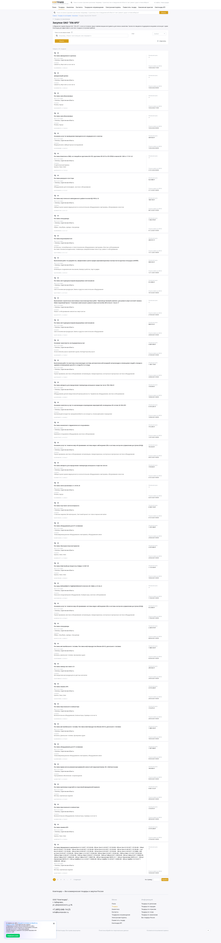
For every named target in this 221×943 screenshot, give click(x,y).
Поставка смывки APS (61, 827)
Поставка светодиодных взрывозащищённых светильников (74, 281)
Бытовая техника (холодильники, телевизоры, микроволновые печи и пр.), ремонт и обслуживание (86, 249)
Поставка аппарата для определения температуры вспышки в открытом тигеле (80, 465)
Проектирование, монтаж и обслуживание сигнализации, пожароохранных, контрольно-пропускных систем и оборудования (94, 374)
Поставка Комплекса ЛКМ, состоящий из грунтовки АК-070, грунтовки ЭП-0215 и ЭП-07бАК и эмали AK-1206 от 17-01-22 (93, 156)
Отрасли (56, 63)
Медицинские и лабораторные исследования (68, 145)
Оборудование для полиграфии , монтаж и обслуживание (72, 187)
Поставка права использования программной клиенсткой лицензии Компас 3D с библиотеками (86, 767)
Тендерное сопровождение (94, 7)
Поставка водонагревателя (63, 238)
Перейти (165, 879)
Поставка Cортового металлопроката (66, 505)
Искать (163, 12)
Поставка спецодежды (61, 218)
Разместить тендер (129, 7)
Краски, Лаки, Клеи (60, 167)
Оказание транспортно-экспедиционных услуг (69, 343)
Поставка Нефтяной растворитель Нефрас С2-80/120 (71, 566)
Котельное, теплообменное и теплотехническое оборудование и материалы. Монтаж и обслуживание (86, 247)
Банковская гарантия (145, 7)
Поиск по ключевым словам (62, 32)
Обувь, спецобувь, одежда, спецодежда (66, 227)
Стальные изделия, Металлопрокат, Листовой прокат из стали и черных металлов (80, 514)
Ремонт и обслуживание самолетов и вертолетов (69, 311)
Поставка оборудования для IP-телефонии (68, 526)
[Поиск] (71, 2)
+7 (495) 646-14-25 (61, 909)
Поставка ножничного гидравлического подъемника (71, 425)
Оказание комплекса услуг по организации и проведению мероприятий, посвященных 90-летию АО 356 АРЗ (90, 405)
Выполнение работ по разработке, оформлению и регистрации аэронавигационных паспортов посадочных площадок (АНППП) (96, 260)
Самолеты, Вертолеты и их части (64, 64)
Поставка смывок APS (61, 686)
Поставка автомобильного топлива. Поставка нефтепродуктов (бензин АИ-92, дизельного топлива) (87, 646)
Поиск (54, 7)
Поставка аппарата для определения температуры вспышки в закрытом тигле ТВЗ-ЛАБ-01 (84, 385)
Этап (133, 33)
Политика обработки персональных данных (113, 930)
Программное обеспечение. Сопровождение (68, 775)
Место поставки (58, 58)
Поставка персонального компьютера (66, 706)
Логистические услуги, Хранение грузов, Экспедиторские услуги (74, 351)
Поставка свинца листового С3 (64, 666)
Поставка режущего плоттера (64, 178)
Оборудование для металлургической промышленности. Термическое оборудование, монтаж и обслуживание (89, 394)
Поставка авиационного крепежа (65, 56)
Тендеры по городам (148, 906)
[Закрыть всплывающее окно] (54, 923)
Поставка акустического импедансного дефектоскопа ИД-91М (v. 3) (76, 198)
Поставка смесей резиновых (63, 96)
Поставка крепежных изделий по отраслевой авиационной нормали (77, 787)
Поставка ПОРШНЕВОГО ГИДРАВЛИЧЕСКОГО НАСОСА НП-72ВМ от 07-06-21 (78, 586)
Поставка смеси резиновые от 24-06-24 (67, 485)
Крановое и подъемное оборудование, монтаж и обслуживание (74, 434)
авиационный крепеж (61, 76)
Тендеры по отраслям (148, 909)
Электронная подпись (113, 7)
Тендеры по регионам (148, 904)
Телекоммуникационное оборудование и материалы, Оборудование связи (78, 534)
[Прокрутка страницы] (208, 930)
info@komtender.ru (61, 912)
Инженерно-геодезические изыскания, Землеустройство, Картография (76, 269)
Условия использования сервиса (157, 930)
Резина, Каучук (58, 104)
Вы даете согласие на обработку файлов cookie (21, 923)
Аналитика (70, 7)
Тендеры (61, 7)
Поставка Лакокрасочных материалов (66, 546)
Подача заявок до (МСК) (155, 66)
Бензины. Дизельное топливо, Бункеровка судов (69, 655)
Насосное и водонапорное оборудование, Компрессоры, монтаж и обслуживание (80, 595)
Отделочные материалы (61, 165)
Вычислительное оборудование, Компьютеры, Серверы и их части (75, 715)
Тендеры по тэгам (147, 912)
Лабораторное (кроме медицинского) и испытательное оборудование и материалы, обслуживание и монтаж (89, 207)
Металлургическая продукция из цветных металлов (70, 675)
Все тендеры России (148, 918)
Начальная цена (152, 55)
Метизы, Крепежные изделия (63, 796)
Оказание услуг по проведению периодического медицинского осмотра (78, 136)
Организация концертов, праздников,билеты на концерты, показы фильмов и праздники (83, 414)
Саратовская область (67, 60)
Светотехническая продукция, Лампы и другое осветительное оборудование (78, 289)
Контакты (79, 7)
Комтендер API (160, 7)
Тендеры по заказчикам (149, 915)
